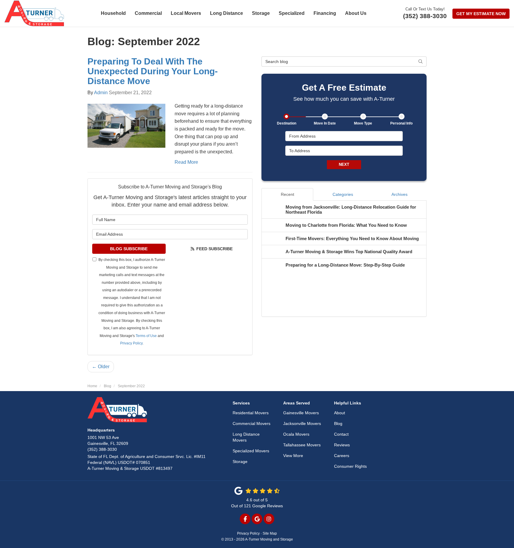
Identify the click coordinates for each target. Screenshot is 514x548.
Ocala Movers (296, 434)
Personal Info (401, 123)
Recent (287, 194)
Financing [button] (325, 13)
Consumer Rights (350, 466)
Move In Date (325, 123)
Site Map (270, 533)
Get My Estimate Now (481, 13)
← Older (100, 366)
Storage (240, 461)
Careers (341, 455)
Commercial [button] (148, 13)
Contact (341, 434)
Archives (399, 194)
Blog (338, 423)
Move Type (363, 123)
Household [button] (113, 13)
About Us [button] (355, 13)
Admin (101, 92)
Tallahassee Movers (302, 445)
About (339, 412)
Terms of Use (146, 336)
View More (293, 455)
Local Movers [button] (186, 13)
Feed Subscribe (214, 248)
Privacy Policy (131, 343)
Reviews (342, 445)
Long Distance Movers (246, 437)
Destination (286, 123)
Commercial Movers (251, 423)
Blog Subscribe (129, 248)
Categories (343, 194)
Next (344, 164)
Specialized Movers (251, 450)
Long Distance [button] (226, 13)
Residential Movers (251, 412)
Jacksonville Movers (302, 423)
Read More (186, 162)
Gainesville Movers (301, 412)
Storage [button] (261, 13)
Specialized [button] (292, 13)
